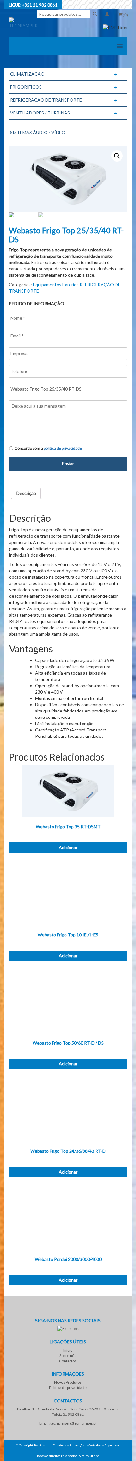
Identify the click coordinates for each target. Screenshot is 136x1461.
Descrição (26, 493)
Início (67, 1350)
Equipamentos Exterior (55, 284)
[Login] (107, 14)
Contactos (68, 1361)
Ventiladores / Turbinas (40, 112)
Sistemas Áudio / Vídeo (37, 132)
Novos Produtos (68, 1382)
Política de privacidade (68, 1387)
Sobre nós (67, 1355)
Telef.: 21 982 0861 (68, 1414)
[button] (120, 46)
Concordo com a (48, 448)
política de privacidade (63, 448)
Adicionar (68, 847)
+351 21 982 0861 (40, 5)
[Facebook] (68, 1328)
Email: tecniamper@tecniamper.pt (67, 1423)
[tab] (26, 493)
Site (82, 1456)
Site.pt (94, 1456)
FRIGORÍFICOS (26, 86)
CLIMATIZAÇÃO (27, 74)
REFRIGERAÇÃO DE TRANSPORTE (46, 99)
